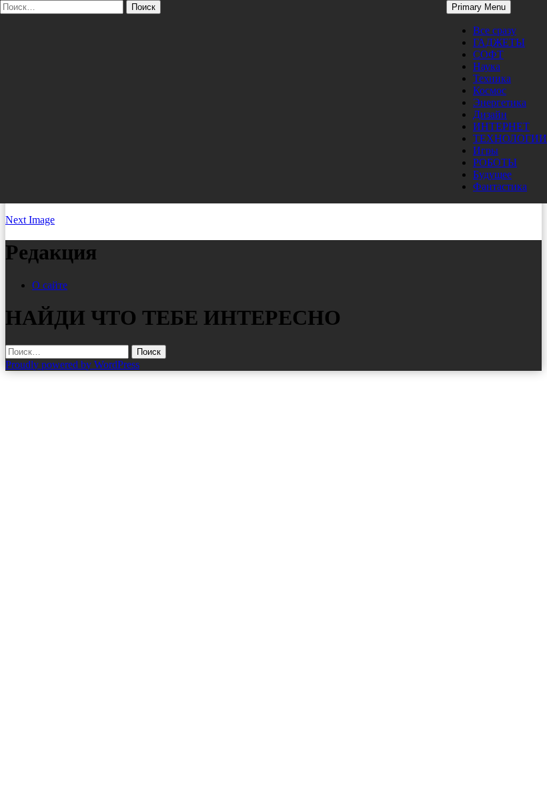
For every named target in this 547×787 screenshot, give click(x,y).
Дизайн (490, 114)
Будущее (492, 174)
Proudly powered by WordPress (72, 364)
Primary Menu (479, 7)
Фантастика (500, 186)
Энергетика (499, 102)
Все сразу (494, 30)
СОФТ (488, 54)
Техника (492, 78)
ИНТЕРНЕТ (501, 126)
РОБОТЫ (495, 162)
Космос (489, 90)
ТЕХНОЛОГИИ (510, 138)
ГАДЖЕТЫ (499, 42)
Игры (485, 150)
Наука (486, 66)
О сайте (49, 285)
